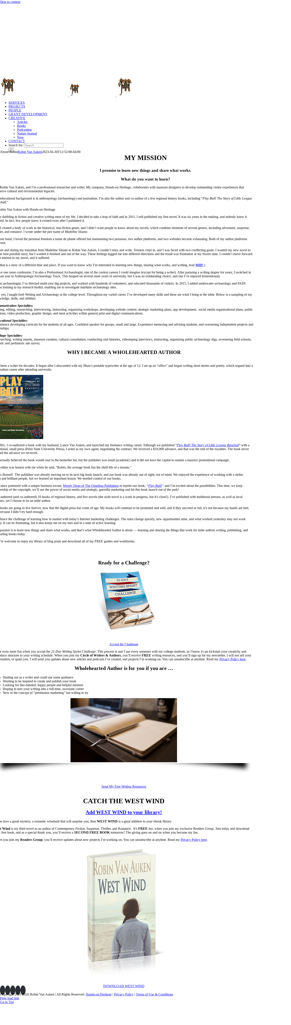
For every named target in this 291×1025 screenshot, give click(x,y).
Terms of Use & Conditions (154, 994)
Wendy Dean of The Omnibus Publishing (91, 486)
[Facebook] (7, 990)
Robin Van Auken (30, 152)
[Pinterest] (17, 990)
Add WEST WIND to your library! (124, 812)
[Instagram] (12, 990)
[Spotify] (23, 990)
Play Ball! (155, 486)
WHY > (200, 265)
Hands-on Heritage (99, 994)
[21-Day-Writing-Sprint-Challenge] (123, 632)
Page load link (9, 998)
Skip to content (10, 2)
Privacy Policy (124, 994)
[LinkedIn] (2, 990)
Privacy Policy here (232, 659)
